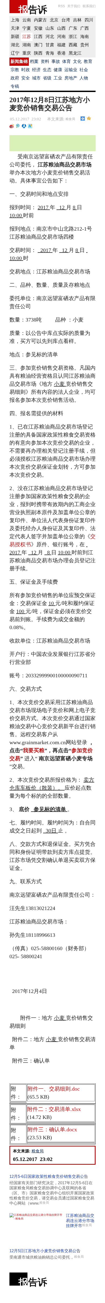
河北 (50, 36)
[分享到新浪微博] (11, 126)
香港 (61, 53)
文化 (77, 61)
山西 (61, 28)
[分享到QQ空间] (89, 118)
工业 (58, 78)
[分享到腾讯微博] (18, 126)
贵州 (84, 45)
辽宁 (15, 53)
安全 (25, 78)
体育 (66, 61)
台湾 (65, 20)
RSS (61, 6)
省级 (47, 78)
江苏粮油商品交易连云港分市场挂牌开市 (80, 1220)
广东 (73, 28)
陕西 (38, 53)
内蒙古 (40, 20)
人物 (83, 78)
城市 (36, 78)
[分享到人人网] (24, 126)
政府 (14, 78)
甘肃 (50, 45)
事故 (55, 61)
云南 (26, 20)
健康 (58, 69)
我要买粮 (33, 750)
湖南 (26, 45)
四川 (89, 20)
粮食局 (70, 119)
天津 (15, 28)
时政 (25, 69)
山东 (50, 28)
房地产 (70, 78)
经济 (36, 69)
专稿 (14, 86)
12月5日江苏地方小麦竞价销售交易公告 (44, 1250)
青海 (50, 53)
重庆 (26, 53)
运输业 (70, 69)
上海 (15, 20)
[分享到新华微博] (30, 126)
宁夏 (26, 28)
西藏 (73, 45)
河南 (61, 36)
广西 (84, 28)
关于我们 (73, 6)
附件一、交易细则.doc (53, 1089)
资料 (45, 61)
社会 (83, 69)
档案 (34, 61)
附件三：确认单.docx (52, 1129)
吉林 (77, 20)
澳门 (38, 45)
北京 (54, 20)
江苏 (26, 36)
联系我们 (89, 6)
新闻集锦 (19, 61)
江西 (38, 36)
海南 (84, 36)
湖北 (15, 45)
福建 (61, 45)
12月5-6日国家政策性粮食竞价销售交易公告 (48, 1176)
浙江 (73, 36)
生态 (47, 69)
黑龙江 (75, 53)
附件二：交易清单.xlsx (54, 1109)
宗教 (14, 69)
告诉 (37, 9)
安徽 (38, 28)
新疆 (15, 36)
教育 (88, 61)
